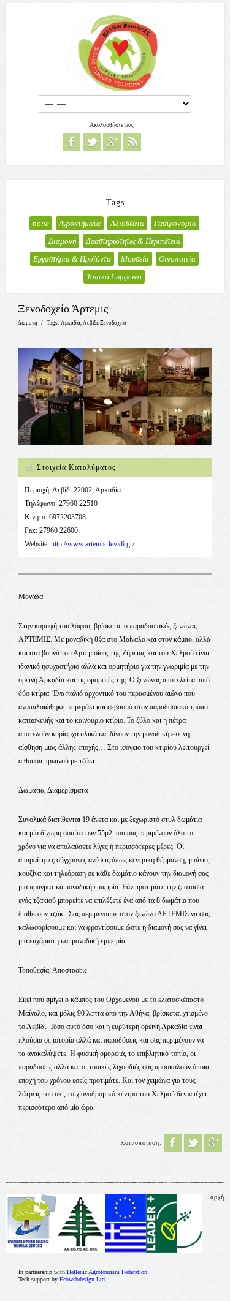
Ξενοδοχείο (113, 323)
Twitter (92, 142)
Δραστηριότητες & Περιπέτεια (133, 241)
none (41, 223)
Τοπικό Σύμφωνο (114, 276)
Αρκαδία (70, 323)
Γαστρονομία (175, 223)
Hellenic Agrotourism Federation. (108, 1272)
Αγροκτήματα (80, 223)
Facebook (71, 142)
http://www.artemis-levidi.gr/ (92, 544)
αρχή (217, 1197)
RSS (132, 142)
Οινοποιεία (177, 258)
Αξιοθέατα (127, 223)
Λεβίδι (90, 323)
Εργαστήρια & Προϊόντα (72, 258)
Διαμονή (62, 241)
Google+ (112, 142)
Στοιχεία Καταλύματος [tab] (76, 467)
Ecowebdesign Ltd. (83, 1279)
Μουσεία (135, 258)
